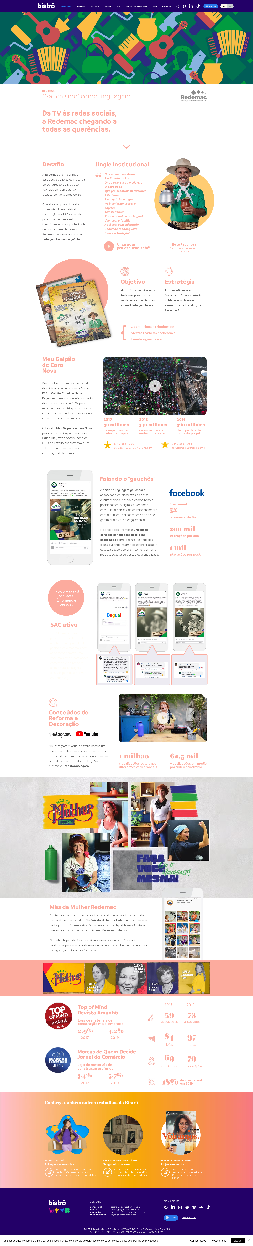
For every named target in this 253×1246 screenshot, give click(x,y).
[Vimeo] (194, 1207)
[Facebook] (184, 6)
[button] (202, 411)
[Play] (109, 246)
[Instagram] (177, 6)
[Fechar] (249, 1240)
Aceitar (238, 1240)
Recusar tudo (219, 1240)
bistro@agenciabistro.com (126, 1207)
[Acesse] (49, 1172)
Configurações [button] (198, 1240)
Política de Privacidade (145, 1240)
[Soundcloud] (201, 1207)
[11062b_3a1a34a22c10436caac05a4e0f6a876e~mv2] (198, 6)
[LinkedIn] (191, 6)
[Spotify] (187, 1207)
